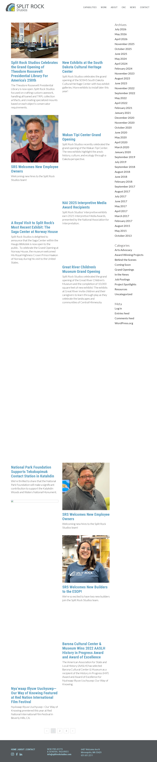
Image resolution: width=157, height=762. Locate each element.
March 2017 (122, 216)
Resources (121, 289)
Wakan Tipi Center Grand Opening (81, 137)
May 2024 (121, 58)
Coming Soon (123, 264)
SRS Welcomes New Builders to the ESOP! (85, 436)
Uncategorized (123, 294)
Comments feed (124, 318)
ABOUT (21, 749)
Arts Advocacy (123, 250)
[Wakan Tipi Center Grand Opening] (86, 115)
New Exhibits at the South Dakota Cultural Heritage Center (82, 67)
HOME (13, 749)
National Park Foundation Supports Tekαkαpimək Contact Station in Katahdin (32, 318)
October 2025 (123, 49)
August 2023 (122, 78)
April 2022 (121, 103)
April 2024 (121, 63)
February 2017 (123, 221)
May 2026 (121, 34)
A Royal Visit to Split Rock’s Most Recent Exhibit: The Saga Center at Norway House (34, 227)
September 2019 (125, 157)
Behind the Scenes (125, 259)
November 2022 (125, 88)
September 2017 (125, 186)
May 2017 (121, 206)
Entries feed (122, 313)
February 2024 (123, 68)
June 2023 (121, 83)
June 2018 (121, 176)
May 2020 (121, 137)
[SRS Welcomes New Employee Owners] (34, 138)
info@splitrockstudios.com (59, 754)
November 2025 (125, 44)
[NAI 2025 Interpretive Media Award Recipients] (86, 182)
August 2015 (122, 225)
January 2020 (123, 152)
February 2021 (123, 107)
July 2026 (120, 29)
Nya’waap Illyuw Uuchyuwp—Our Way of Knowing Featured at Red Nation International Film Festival (34, 542)
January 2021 (123, 112)
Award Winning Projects (129, 254)
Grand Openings (124, 269)
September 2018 (125, 166)
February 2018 (123, 181)
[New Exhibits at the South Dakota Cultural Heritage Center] (86, 40)
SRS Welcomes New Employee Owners (34, 169)
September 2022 (125, 93)
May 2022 (121, 98)
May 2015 (121, 230)
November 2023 (125, 73)
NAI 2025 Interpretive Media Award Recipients (84, 205)
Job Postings (122, 279)
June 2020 (121, 132)
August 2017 (122, 191)
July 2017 (120, 196)
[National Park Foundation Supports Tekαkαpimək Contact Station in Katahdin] (34, 289)
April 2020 (121, 142)
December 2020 (124, 117)
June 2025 (121, 53)
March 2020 (122, 147)
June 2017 (121, 201)
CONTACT (30, 749)
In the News (122, 274)
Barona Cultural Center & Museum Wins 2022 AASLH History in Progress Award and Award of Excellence (83, 498)
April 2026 (121, 39)
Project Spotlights (125, 284)
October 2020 (123, 127)
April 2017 (121, 211)
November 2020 (125, 122)
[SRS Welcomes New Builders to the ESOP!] (86, 406)
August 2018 (122, 171)
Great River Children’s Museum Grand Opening (81, 269)
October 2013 (123, 235)
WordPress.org (124, 323)
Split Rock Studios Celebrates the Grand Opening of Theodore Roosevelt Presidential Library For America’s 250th (34, 71)
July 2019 (120, 162)
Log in (118, 308)
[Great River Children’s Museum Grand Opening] (86, 247)
